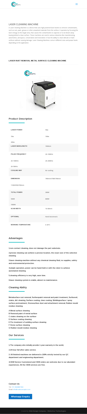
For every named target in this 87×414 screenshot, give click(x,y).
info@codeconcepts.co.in (21, 389)
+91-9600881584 (17, 387)
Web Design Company (37, 411)
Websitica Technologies (57, 411)
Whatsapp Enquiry (20, 396)
